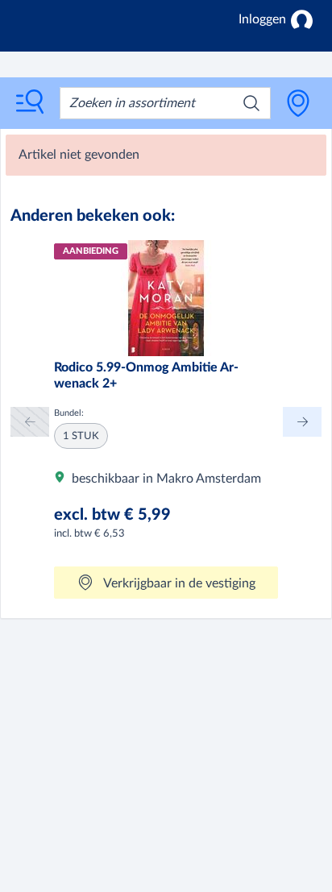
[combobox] (165, 103)
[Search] (251, 103)
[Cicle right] (302, 422)
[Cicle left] (29, 422)
